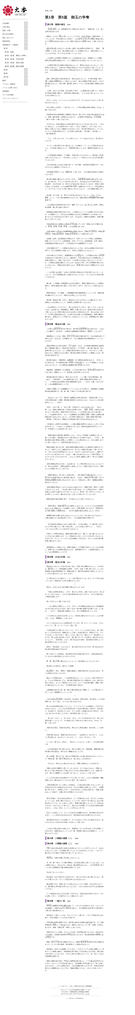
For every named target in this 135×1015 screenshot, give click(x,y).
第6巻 (6, 73)
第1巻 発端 (9, 52)
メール (87, 994)
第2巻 (6, 70)
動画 (4, 80)
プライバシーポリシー (10, 98)
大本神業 (5, 23)
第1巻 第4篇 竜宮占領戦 (14, 62)
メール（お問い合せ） (10, 87)
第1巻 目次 (49, 10)
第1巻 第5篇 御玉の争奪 (14, 66)
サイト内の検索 (8, 95)
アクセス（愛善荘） (9, 84)
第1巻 (6, 48)
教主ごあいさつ (8, 37)
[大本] (14, 15)
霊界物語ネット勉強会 (10, 45)
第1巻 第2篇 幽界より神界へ (16, 55)
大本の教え (6, 27)
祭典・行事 (6, 30)
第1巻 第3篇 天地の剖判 (14, 59)
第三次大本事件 (8, 34)
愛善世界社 (6, 41)
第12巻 (6, 77)
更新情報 (5, 91)
